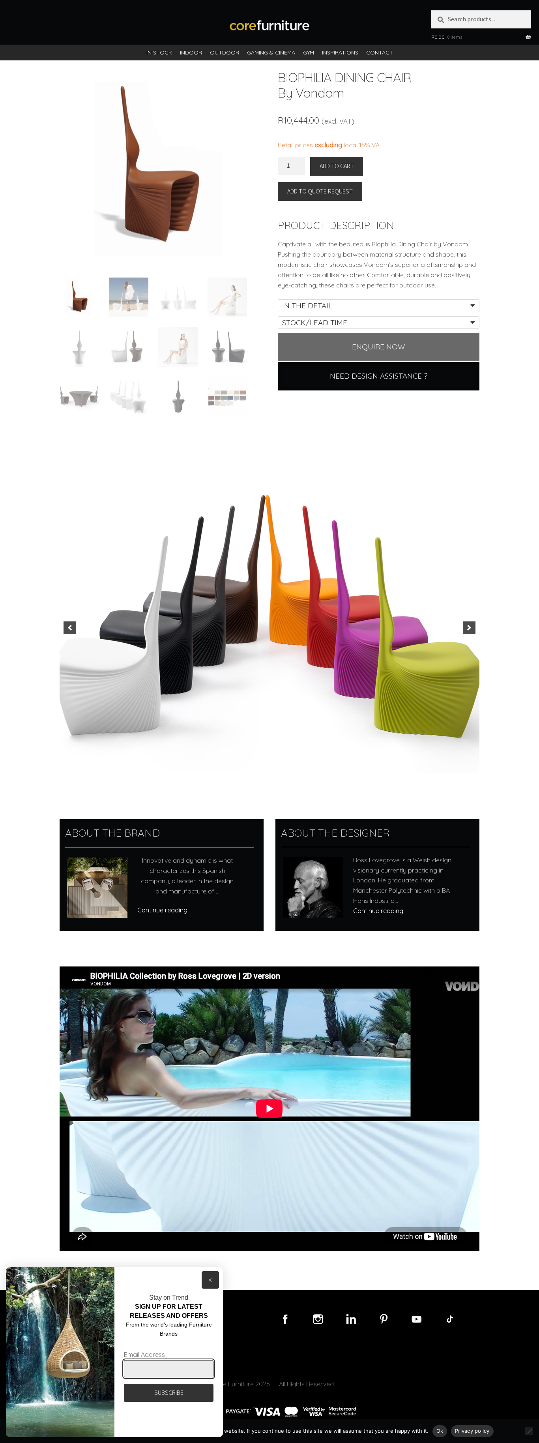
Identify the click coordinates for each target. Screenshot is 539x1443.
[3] (261, 779)
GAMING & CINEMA (271, 52)
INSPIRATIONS (340, 52)
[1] (244, 779)
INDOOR (191, 52)
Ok (440, 1431)
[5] (278, 779)
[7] (294, 779)
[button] (70, 627)
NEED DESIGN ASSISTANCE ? (379, 376)
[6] (286, 779)
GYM (308, 52)
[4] (269, 779)
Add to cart (337, 166)
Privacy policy (472, 1431)
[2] (253, 779)
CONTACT (379, 52)
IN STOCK (159, 52)
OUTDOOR (224, 52)
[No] (529, 1431)
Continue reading (162, 910)
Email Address (144, 1355)
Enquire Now (378, 346)
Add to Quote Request (320, 191)
